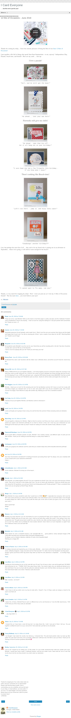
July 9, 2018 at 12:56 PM (20, 587)
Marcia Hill (8, 369)
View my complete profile (13, 712)
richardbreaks (9, 468)
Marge (7, 493)
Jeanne (7, 330)
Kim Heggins (9, 384)
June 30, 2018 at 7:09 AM (16, 316)
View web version (35, 705)
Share (3, 307)
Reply (6, 324)
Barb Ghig (8, 418)
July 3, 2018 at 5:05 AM (21, 546)
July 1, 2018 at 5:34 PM (15, 493)
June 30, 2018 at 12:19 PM (20, 384)
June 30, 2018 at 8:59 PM (19, 444)
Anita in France (9, 546)
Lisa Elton (8, 562)
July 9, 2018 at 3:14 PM (20, 599)
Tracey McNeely (9, 633)
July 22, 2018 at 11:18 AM (22, 633)
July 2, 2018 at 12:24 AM (17, 514)
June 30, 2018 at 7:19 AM (17, 330)
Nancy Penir (8, 357)
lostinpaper (8, 444)
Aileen (7, 621)
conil (6, 408)
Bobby (7, 647)
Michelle (7, 531)
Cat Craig (7, 398)
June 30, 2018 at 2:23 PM (19, 418)
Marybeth (8, 343)
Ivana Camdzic (9, 599)
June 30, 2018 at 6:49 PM (24, 432)
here (17, 296)
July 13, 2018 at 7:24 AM (16, 621)
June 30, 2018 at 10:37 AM (19, 369)
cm (6, 454)
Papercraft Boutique (11, 432)
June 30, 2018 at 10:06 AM (20, 357)
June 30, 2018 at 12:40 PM (18, 398)
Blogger (39, 716)
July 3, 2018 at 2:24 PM (18, 577)
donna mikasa (9, 587)
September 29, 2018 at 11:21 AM (18, 647)
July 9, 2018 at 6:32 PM (23, 611)
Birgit (6, 316)
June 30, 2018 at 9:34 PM (14, 454)
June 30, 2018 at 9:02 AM (18, 343)
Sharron (7, 514)
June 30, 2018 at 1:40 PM (15, 408)
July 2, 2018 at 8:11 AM (16, 531)
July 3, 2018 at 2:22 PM (18, 562)
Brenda (7, 478)
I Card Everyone (12, 5)
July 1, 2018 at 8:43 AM (20, 468)
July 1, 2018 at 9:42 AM (16, 478)
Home (35, 701)
